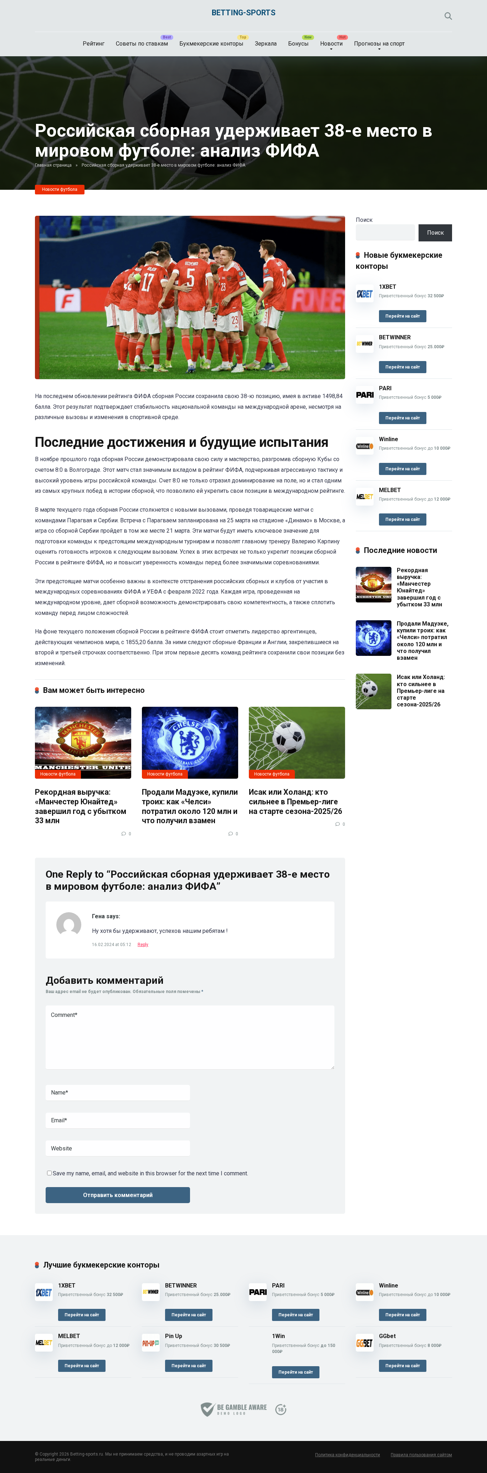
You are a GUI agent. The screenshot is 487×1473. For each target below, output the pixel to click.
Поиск (364, 219)
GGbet (387, 1336)
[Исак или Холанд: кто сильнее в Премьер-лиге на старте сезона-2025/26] (297, 743)
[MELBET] (365, 503)
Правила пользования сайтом (421, 1454)
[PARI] (365, 401)
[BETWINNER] (365, 351)
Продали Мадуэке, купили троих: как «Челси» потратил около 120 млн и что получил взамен (190, 806)
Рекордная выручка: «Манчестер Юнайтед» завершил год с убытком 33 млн (80, 806)
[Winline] (365, 452)
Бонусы (298, 43)
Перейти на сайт (402, 316)
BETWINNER (395, 337)
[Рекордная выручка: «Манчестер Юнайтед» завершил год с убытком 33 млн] (83, 743)
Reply (143, 944)
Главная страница (53, 165)
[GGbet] (365, 1349)
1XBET (387, 286)
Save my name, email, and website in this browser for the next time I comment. (150, 1173)
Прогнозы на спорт (379, 43)
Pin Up (173, 1336)
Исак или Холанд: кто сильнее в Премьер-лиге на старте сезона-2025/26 (295, 801)
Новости (331, 43)
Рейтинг (93, 43)
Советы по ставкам (142, 43)
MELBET (390, 490)
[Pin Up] (151, 1349)
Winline (388, 439)
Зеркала (266, 43)
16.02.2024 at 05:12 (112, 944)
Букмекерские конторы (211, 43)
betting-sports (244, 12)
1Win (278, 1336)
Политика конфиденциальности (347, 1454)
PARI (385, 388)
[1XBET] (365, 300)
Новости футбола (59, 189)
